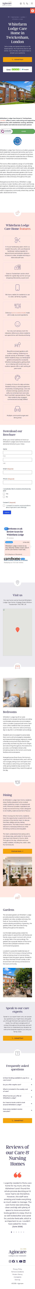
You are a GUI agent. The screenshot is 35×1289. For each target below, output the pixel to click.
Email (8, 469)
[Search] (24, 4)
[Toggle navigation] (32, 4)
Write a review (8, 560)
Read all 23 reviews (21, 560)
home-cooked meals (18, 313)
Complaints (17, 1277)
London (3, 120)
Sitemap (17, 1280)
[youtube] (21, 1261)
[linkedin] (24, 1261)
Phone (8, 479)
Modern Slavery (17, 1274)
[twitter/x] (17, 1261)
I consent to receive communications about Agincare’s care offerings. (18, 506)
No (7, 497)
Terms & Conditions (17, 1272)
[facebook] (14, 1261)
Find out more (16, 851)
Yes (7, 494)
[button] (32, 10)
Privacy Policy (17, 1269)
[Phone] (27, 4)
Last (4, 463)
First (4, 456)
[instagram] (10, 1261)
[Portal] (21, 4)
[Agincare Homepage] (7, 4)
